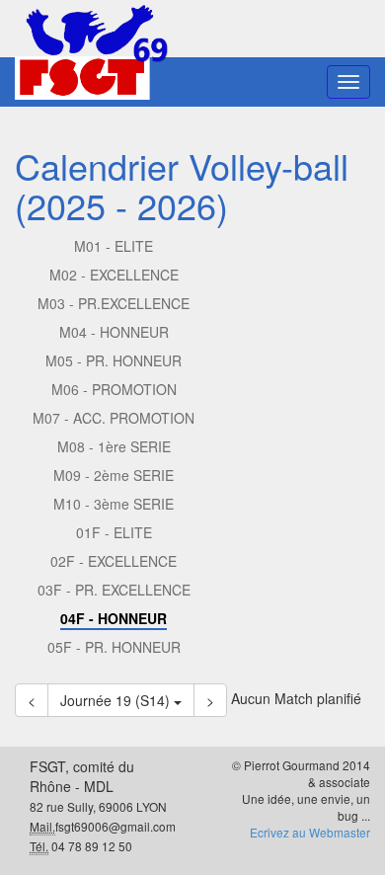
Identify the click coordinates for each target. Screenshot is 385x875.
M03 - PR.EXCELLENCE (114, 303)
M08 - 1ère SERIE (114, 446)
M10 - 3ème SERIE (113, 504)
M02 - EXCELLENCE (114, 274)
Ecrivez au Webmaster (310, 832)
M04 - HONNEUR (114, 332)
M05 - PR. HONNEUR (113, 360)
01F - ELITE (114, 532)
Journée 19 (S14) (117, 700)
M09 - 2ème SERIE (113, 475)
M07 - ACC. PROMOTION (113, 418)
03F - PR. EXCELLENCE (114, 589)
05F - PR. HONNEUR (114, 647)
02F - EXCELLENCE (113, 561)
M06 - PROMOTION (114, 389)
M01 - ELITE (113, 246)
